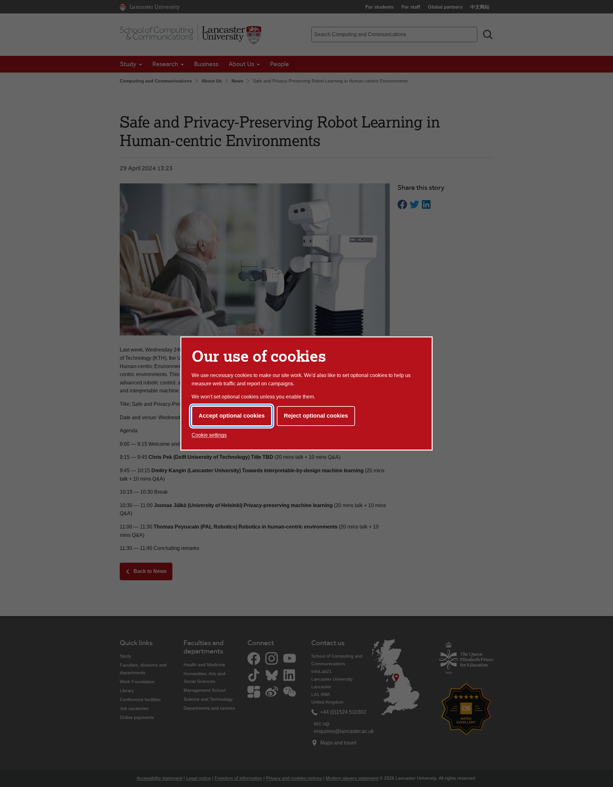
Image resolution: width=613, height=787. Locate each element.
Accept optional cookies (232, 416)
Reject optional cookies (316, 416)
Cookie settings (209, 435)
